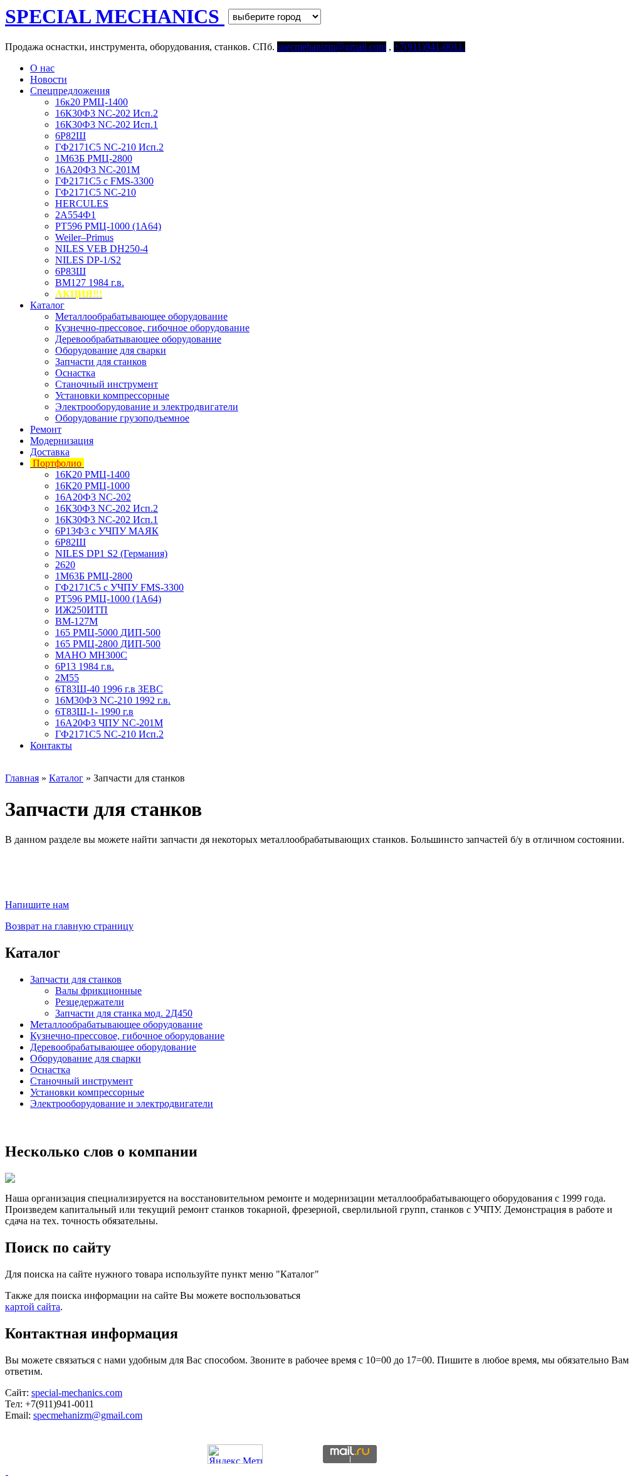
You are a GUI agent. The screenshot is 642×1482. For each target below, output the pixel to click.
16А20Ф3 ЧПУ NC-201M (109, 722)
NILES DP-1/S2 (88, 260)
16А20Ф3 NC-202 (93, 497)
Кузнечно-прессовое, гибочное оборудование (152, 327)
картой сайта (32, 1306)
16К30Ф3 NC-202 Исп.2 (106, 113)
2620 (65, 564)
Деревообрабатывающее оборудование (138, 339)
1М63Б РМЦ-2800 (93, 158)
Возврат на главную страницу (69, 926)
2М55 (67, 677)
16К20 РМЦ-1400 (92, 474)
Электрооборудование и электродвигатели (146, 406)
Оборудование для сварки (110, 350)
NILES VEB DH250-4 (101, 248)
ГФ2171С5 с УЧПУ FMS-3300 (119, 587)
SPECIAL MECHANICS (114, 16)
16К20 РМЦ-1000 (92, 485)
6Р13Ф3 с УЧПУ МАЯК (107, 531)
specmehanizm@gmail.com (87, 1415)
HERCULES (81, 203)
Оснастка (75, 373)
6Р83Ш (70, 271)
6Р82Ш (70, 135)
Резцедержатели (89, 1002)
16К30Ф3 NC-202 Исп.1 (106, 124)
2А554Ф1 (75, 214)
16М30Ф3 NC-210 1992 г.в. (113, 700)
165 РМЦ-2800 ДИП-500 (107, 643)
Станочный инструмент (106, 384)
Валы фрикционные (98, 990)
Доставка (50, 452)
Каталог (47, 305)
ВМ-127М (76, 621)
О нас (42, 68)
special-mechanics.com (76, 1392)
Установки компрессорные (112, 395)
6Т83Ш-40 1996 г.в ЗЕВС (109, 689)
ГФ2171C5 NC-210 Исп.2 (109, 147)
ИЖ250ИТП (81, 610)
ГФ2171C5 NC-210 (95, 192)
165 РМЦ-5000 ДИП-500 (107, 632)
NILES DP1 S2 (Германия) (111, 553)
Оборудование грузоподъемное (122, 418)
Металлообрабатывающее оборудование (141, 316)
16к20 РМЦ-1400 (91, 102)
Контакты (51, 745)
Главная (22, 778)
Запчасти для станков (101, 361)
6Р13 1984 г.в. (84, 666)
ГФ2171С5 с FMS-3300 (104, 181)
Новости (48, 79)
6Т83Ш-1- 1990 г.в (94, 711)
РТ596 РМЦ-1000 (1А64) (108, 226)
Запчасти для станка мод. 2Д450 (123, 1013)
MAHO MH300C (91, 655)
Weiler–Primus (84, 237)
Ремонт (45, 429)
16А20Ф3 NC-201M (97, 169)
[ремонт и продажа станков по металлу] (6, 1471)
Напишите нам (37, 904)
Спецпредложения (70, 90)
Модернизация (61, 440)
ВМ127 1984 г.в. (89, 282)
